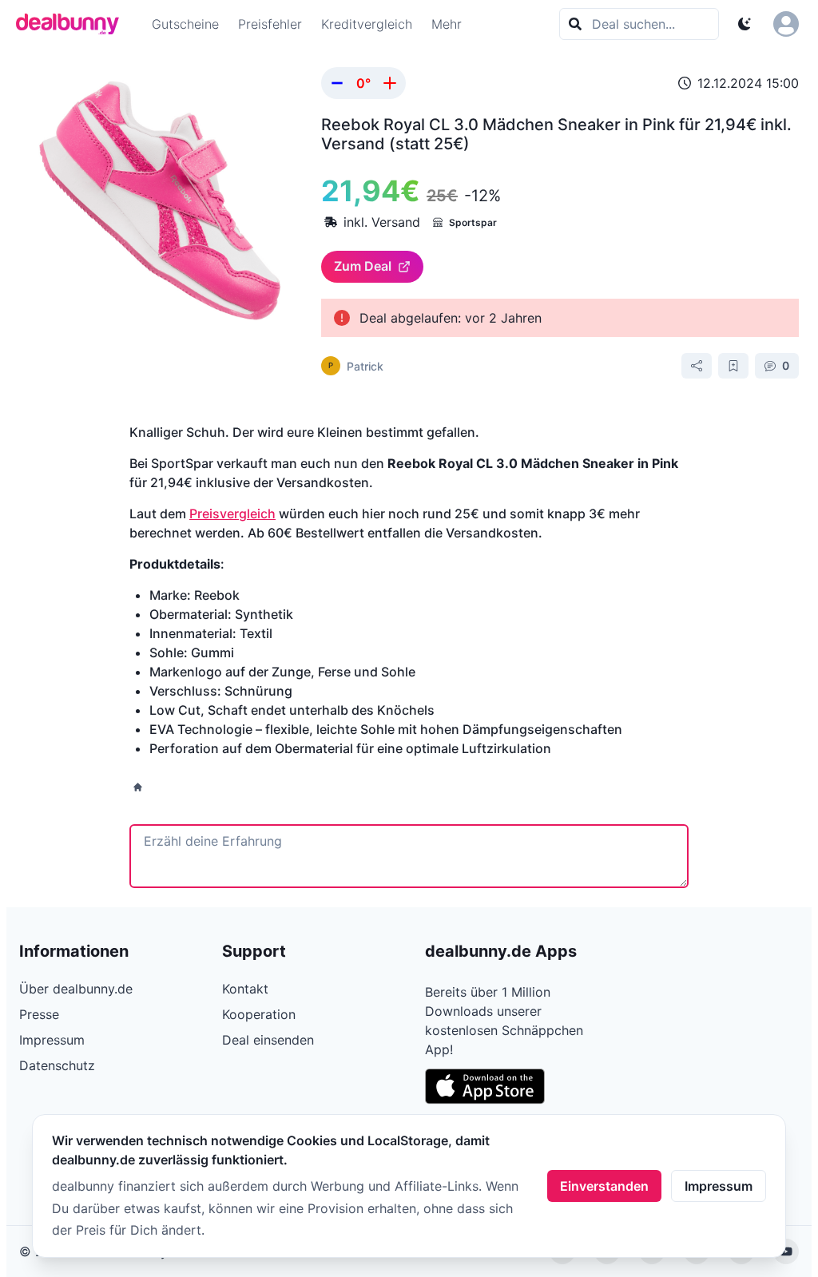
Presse (39, 1014)
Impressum (718, 1186)
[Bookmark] (733, 366)
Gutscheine (185, 24)
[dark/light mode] (744, 24)
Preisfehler (270, 24)
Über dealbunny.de (76, 989)
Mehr (446, 24)
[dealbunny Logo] (72, 24)
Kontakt (245, 989)
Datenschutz (57, 1065)
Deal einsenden (268, 1040)
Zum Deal (362, 266)
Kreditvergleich (366, 24)
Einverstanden (604, 1186)
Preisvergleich (232, 514)
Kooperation (259, 1014)
